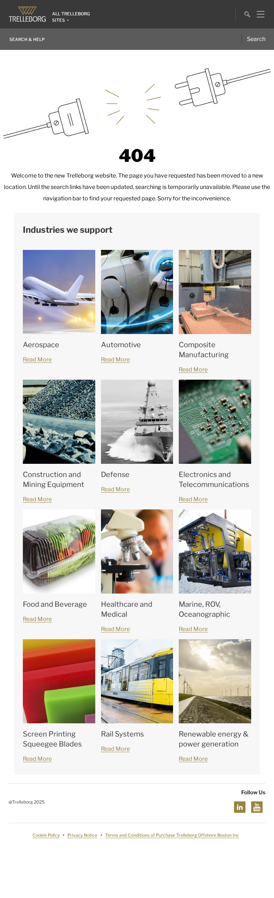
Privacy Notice (82, 835)
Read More (37, 359)
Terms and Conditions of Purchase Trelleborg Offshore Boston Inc (172, 835)
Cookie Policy (46, 835)
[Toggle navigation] (257, 14)
